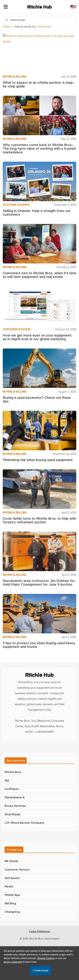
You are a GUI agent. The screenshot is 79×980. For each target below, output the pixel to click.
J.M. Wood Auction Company (24, 822)
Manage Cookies (46, 958)
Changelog (12, 912)
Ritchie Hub (39, 7)
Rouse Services (15, 806)
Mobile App (12, 895)
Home (6, 27)
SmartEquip (13, 814)
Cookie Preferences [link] (39, 931)
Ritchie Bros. (13, 772)
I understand (40, 970)
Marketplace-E (15, 797)
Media (9, 886)
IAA (7, 780)
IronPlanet (12, 789)
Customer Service (17, 869)
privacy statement (13, 962)
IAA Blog (10, 903)
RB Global (11, 861)
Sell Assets (12, 878)
